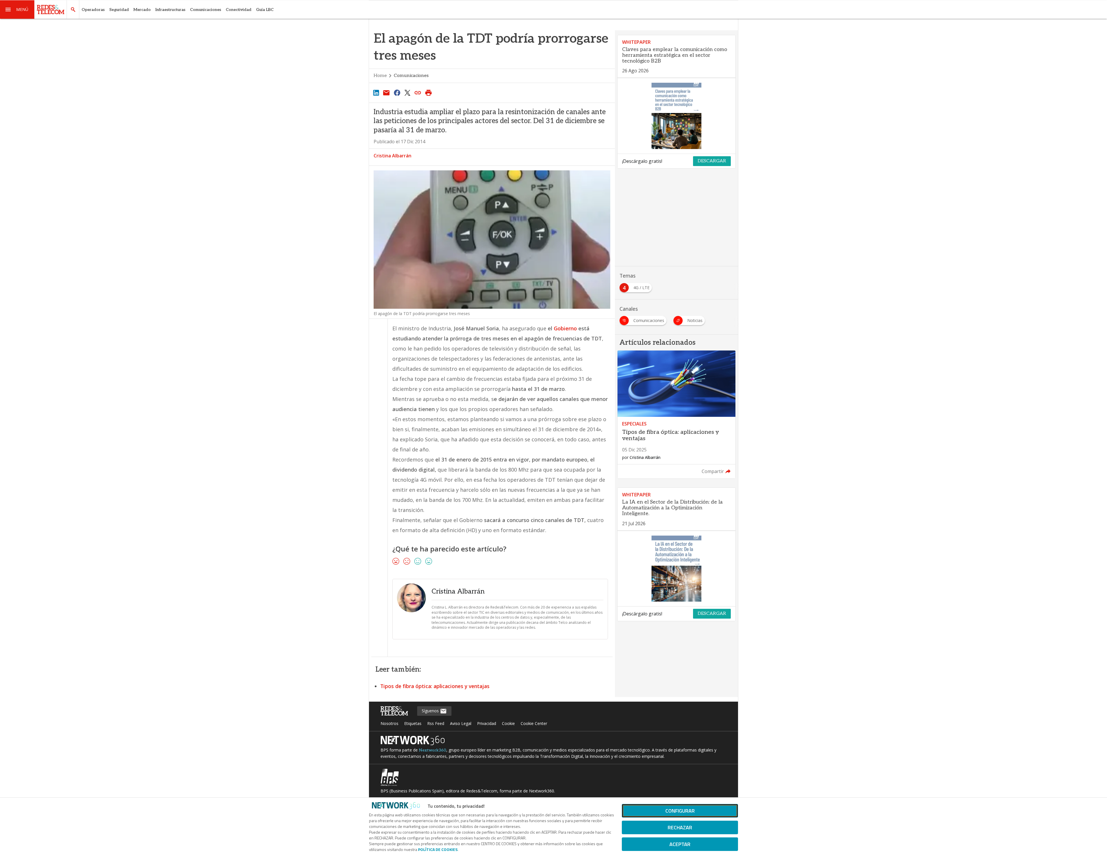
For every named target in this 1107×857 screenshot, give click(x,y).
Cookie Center (534, 723)
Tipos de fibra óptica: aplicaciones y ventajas (435, 686)
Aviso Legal (460, 723)
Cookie (508, 723)
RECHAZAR (680, 827)
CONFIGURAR (680, 811)
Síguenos (431, 710)
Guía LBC (265, 9)
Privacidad (486, 723)
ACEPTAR (679, 844)
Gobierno (565, 328)
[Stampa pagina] (428, 92)
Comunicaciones (205, 9)
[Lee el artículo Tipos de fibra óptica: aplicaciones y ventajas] (676, 415)
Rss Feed (435, 723)
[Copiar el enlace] (418, 92)
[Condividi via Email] (386, 92)
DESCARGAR (712, 161)
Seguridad (119, 9)
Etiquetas (412, 723)
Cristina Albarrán (392, 155)
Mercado (142, 9)
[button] (17, 9)
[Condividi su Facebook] (397, 92)
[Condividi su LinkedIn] (376, 92)
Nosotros (389, 723)
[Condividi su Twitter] (407, 92)
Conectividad (238, 9)
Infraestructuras (170, 9)
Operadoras (93, 9)
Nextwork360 (432, 750)
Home (380, 75)
